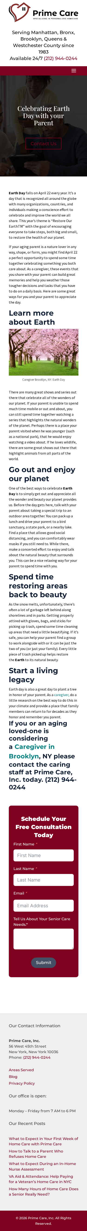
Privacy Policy (22, 1083)
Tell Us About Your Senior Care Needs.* (41, 922)
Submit (43, 962)
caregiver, (61, 694)
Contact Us (43, 143)
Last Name (23, 869)
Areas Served (21, 1070)
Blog (13, 1076)
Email (18, 893)
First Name (23, 844)
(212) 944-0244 (60, 58)
